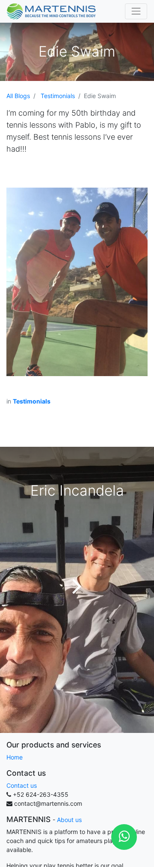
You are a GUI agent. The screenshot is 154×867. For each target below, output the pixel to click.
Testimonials (58, 95)
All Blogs (18, 95)
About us (69, 819)
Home (14, 757)
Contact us (21, 785)
